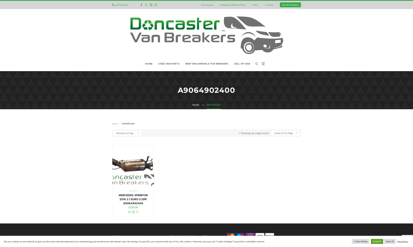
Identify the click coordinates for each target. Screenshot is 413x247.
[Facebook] (141, 5)
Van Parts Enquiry (290, 4)
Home (148, 63)
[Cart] (265, 64)
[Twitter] (146, 5)
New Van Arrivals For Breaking (206, 63)
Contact (269, 4)
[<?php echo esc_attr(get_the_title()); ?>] (133, 212)
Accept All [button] (377, 241)
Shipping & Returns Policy (233, 4)
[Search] (256, 64)
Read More (402, 241)
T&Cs (255, 4)
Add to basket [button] (129, 212)
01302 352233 (122, 4)
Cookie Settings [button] (360, 241)
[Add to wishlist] (137, 212)
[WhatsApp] (155, 5)
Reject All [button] (390, 241)
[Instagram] (151, 5)
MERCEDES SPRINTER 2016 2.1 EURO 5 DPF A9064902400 (133, 199)
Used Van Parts (169, 63)
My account (207, 4)
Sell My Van (242, 63)
